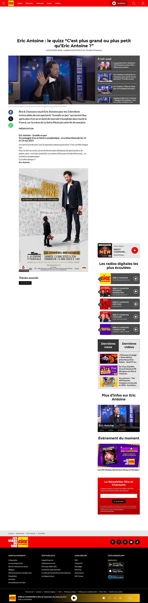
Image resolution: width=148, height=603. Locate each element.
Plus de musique (130, 597)
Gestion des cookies (116, 592)
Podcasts (39, 3)
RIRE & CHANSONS (120, 278)
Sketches (29, 3)
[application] (51, 80)
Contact (38, 592)
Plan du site (29, 592)
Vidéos (58, 3)
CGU (59, 592)
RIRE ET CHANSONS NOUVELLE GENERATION (121, 290)
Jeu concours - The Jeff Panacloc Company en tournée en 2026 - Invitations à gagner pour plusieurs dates (128, 384)
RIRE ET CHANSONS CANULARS (121, 316)
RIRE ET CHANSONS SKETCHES (121, 303)
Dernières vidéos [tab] (129, 345)
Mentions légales (49, 592)
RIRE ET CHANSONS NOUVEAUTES (120, 250)
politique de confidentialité (107, 511)
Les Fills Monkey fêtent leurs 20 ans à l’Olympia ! (119, 470)
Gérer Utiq (103, 592)
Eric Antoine (106, 425)
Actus (49, 3)
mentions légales (118, 509)
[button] (52, 80)
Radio (20, 3)
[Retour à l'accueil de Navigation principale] (11, 3)
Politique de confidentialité (87, 592)
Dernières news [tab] (108, 345)
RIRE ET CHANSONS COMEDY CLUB (121, 328)
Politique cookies (70, 592)
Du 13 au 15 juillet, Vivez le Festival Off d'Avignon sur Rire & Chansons (127, 370)
